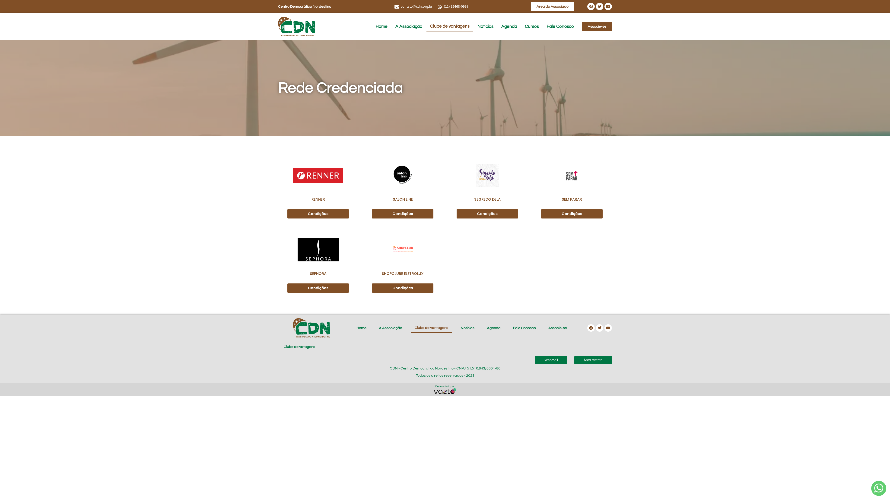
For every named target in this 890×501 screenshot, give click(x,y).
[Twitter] (599, 6)
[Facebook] (591, 6)
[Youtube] (608, 6)
